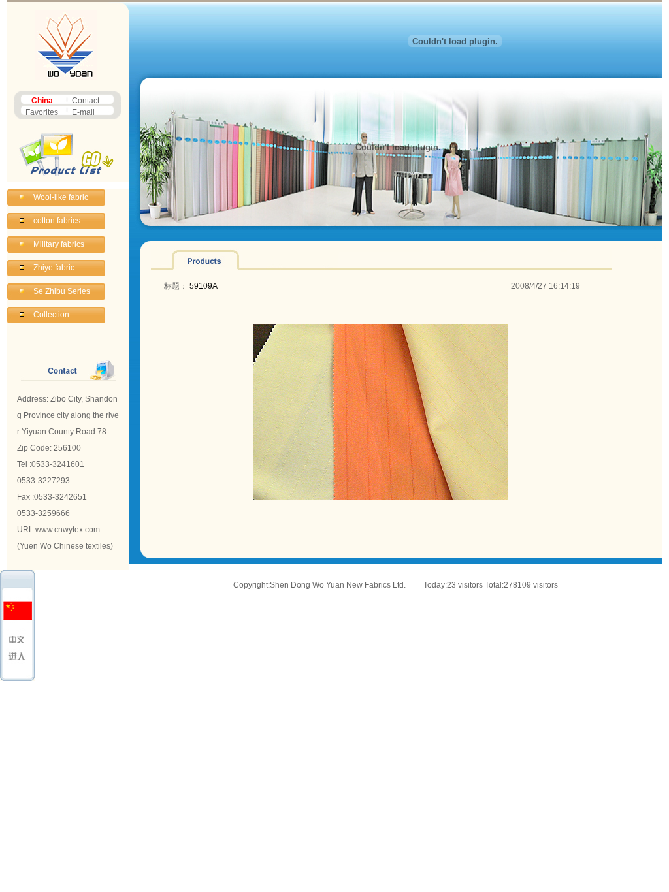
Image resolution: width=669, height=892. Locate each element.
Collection (51, 314)
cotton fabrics (56, 220)
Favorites (41, 112)
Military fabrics (58, 244)
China (42, 100)
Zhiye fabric (53, 267)
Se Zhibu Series (61, 291)
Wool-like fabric (60, 197)
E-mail (83, 112)
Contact (85, 100)
